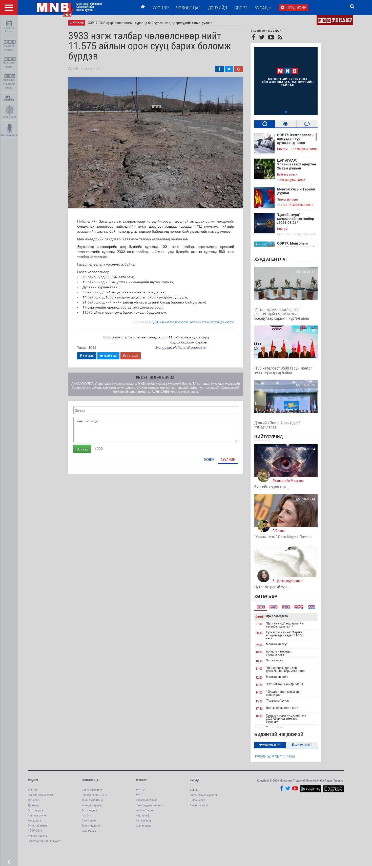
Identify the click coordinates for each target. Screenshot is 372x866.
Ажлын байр (144, 820)
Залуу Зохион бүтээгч (203, 795)
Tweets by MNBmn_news (274, 756)
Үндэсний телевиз (9, 47)
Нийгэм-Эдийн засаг (40, 795)
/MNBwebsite (303, 745)
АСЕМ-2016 (35, 830)
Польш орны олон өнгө (282, 708)
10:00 (259, 652)
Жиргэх (110, 356)
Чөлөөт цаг (91, 780)
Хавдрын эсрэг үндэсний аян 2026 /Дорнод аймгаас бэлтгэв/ (286, 718)
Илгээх (82, 448)
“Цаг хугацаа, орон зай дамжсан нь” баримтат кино (285, 669)
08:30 (259, 633)
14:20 (259, 692)
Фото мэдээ (35, 810)
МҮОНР (140, 790)
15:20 (259, 701)
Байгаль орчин (287, 174)
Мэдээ (33, 780)
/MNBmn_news (271, 745)
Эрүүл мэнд (89, 820)
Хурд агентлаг (271, 259)
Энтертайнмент (287, 199)
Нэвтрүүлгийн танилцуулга (44, 841)
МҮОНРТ (142, 780)
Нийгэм (282, 149)
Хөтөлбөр (265, 596)
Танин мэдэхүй (91, 825)
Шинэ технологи (92, 790)
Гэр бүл (86, 815)
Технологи (34, 800)
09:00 (259, 645)
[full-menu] (9, 7)
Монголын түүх (277, 644)
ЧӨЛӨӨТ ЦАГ (188, 7)
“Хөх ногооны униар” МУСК (284, 684)
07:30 (259, 624)
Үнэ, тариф (143, 815)
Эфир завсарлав (277, 616)
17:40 (259, 708)
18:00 (259, 716)
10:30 (259, 661)
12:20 (259, 677)
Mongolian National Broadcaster (181, 347)
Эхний (209, 460)
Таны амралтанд (92, 800)
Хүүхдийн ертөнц (92, 805)
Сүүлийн (228, 460)
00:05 (260, 617)
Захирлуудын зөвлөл (149, 805)
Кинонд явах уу (37, 835)
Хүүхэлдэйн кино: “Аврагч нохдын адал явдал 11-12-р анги (284, 635)
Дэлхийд (217, 7)
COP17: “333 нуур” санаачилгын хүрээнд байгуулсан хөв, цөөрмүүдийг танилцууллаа (150, 23)
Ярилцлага (34, 820)
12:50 (259, 685)
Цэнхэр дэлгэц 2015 (94, 795)
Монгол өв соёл (277, 677)
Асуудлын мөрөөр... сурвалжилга (279, 653)
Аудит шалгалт (199, 805)
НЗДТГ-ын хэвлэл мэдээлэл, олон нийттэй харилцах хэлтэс (191, 322)
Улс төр (160, 7)
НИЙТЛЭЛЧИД (268, 437)
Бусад (261, 7)
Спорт (240, 7)
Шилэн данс (143, 825)
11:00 (259, 668)
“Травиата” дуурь (277, 700)
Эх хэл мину (274, 660)
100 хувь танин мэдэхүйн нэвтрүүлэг (283, 693)
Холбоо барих (144, 810)
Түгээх (88, 356)
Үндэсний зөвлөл (146, 800)
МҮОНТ (140, 795)
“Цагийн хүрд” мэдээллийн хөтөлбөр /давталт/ (284, 624)
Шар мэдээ (89, 830)
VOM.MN (195, 790)
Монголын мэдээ (9, 64)
